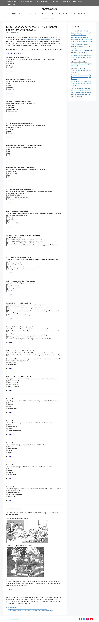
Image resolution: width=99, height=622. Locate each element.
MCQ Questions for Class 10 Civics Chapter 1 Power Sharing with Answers (27, 609)
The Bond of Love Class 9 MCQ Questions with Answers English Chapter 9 (81, 77)
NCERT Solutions (17, 14)
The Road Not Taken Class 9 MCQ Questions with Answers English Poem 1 (82, 57)
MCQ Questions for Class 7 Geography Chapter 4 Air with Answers (80, 46)
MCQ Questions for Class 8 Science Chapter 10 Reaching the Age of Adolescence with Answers (82, 39)
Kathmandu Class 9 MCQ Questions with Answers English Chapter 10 (81, 70)
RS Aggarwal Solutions (26, 1)
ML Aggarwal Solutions (42, 1)
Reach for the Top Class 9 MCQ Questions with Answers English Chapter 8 (81, 83)
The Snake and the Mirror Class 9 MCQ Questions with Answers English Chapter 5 (81, 94)
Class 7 (51, 14)
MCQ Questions (49, 9)
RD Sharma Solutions (11, 1)
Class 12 (72, 14)
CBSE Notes (55, 1)
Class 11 (65, 14)
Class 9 (36, 14)
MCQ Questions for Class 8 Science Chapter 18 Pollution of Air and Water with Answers (82, 33)
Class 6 (58, 14)
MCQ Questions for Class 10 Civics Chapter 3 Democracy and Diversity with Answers (30, 610)
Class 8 (44, 14)
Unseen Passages (10, 4)
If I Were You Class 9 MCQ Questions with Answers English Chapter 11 (81, 64)
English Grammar (66, 1)
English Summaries (77, 1)
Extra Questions (82, 14)
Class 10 (29, 14)
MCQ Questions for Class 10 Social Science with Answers (42, 39)
